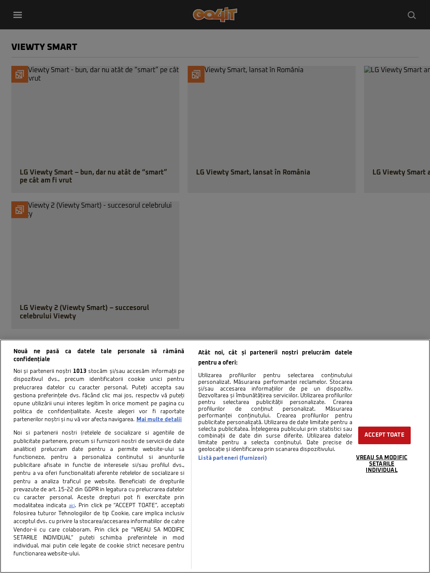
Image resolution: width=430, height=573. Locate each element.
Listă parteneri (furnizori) (232, 458)
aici (72, 506)
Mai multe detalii (159, 419)
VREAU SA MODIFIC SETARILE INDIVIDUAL (381, 464)
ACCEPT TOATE (384, 435)
